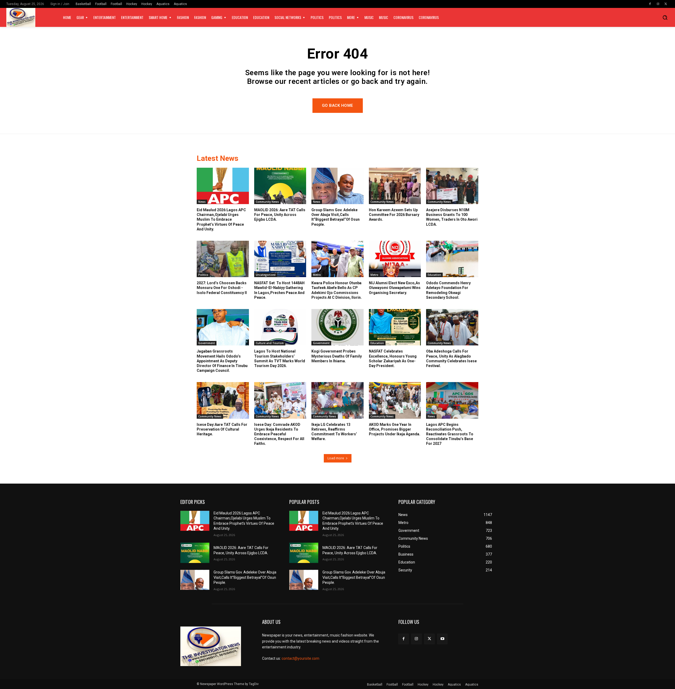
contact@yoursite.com (300, 658)
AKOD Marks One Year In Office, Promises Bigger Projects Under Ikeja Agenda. (394, 429)
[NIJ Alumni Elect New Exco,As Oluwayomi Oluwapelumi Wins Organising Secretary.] (395, 259)
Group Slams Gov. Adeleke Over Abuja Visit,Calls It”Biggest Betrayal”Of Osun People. (245, 577)
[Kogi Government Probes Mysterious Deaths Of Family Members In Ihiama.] (337, 327)
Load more (335, 458)
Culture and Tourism (270, 343)
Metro (317, 275)
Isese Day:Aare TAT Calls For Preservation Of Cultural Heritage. (222, 429)
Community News (267, 202)
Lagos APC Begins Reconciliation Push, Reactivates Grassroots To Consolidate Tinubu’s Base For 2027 (449, 434)
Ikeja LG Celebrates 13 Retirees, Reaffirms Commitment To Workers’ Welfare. (334, 431)
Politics (203, 275)
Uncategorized (266, 275)
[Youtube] (442, 639)
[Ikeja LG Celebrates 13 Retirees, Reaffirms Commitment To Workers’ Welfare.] (337, 400)
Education (434, 275)
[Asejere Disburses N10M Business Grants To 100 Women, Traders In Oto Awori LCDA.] (452, 186)
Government (206, 343)
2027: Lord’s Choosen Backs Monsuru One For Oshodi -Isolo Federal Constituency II (222, 288)
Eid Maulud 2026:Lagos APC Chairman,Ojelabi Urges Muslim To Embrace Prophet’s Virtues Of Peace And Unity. (221, 219)
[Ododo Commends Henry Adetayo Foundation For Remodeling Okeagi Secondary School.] (452, 259)
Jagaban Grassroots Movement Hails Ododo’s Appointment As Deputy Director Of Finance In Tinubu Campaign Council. (222, 361)
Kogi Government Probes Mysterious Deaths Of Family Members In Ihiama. (336, 356)
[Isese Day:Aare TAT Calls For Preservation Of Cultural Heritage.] (223, 400)
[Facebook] (650, 4)
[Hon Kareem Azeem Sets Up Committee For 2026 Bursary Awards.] (395, 186)
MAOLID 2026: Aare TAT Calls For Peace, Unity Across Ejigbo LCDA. (279, 214)
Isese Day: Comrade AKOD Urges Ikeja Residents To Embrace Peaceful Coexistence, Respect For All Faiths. (279, 434)
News (202, 202)
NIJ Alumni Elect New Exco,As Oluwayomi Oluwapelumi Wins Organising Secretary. (395, 288)
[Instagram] (658, 4)
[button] (665, 17)
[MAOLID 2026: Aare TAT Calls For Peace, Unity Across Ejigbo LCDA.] (280, 186)
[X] (666, 4)
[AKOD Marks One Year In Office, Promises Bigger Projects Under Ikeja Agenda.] (395, 400)
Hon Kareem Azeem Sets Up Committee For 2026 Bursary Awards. (394, 214)
